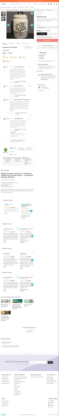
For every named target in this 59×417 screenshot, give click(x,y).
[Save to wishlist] (57, 14)
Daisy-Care (39, 14)
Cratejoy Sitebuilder (51, 380)
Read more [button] (12, 79)
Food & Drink (17, 383)
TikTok (51, 407)
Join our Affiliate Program (52, 381)
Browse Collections (6, 381)
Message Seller (21, 148)
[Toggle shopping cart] (56, 4)
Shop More (29, 148)
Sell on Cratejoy (42, 4)
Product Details (11, 43)
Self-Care (16, 388)
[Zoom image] (32, 13)
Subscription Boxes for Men (20, 378)
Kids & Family (17, 380)
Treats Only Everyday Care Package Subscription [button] (20, 82)
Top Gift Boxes (5, 377)
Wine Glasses (6, 253)
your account (47, 68)
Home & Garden (17, 391)
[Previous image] (8, 25)
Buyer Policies (5, 405)
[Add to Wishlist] (17, 228)
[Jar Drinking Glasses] (12, 210)
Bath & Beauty (17, 386)
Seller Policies (5, 404)
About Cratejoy (50, 377)
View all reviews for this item (17, 140)
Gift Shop (32, 7)
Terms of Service (5, 400)
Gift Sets (26, 7)
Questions (18, 43)
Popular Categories (19, 374)
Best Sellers (14, 7)
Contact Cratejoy (50, 383)
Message (38, 24)
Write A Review (28, 47)
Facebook (51, 400)
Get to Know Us (51, 374)
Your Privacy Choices (53, 414)
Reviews (5, 43)
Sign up (50, 362)
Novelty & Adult (17, 393)
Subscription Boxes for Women (20, 377)
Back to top (29, 353)
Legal (3, 398)
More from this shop (26, 43)
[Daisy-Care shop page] (39, 87)
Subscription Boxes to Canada (37, 377)
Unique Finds (17, 394)
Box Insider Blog (5, 378)
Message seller (41, 90)
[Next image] (32, 25)
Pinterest (51, 405)
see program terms (44, 79)
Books (15, 385)
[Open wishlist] (54, 4)
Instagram (51, 402)
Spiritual (16, 389)
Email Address (33, 362)
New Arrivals (21, 7)
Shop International (36, 374)
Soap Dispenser (23, 253)
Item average (10, 52)
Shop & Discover (6, 374)
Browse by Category (7, 7)
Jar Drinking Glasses (8, 228)
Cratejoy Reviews (5, 383)
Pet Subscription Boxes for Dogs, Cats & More (10, 346)
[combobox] (20, 4)
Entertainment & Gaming (19, 381)
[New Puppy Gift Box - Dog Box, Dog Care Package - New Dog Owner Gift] (29, 210)
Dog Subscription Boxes (6, 342)
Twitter (51, 403)
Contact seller (41, 65)
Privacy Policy (5, 402)
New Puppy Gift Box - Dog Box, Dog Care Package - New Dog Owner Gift (27, 228)
